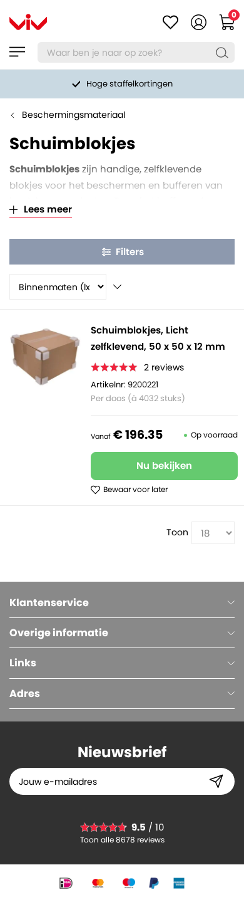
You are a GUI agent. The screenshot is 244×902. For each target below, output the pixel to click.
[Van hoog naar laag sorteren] (117, 286)
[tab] (122, 602)
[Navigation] (17, 52)
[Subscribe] (216, 781)
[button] (129, 489)
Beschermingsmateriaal (73, 114)
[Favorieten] (170, 22)
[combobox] (136, 52)
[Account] (198, 22)
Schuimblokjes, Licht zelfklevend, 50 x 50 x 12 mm (158, 338)
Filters (130, 251)
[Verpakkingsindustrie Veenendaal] (28, 22)
